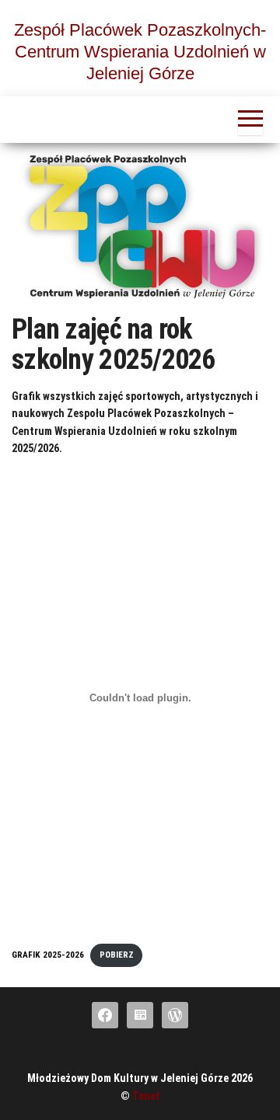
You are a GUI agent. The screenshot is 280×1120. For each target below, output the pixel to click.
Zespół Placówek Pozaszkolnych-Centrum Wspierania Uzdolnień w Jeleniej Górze (140, 51)
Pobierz (117, 955)
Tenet (146, 1096)
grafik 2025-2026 (48, 955)
